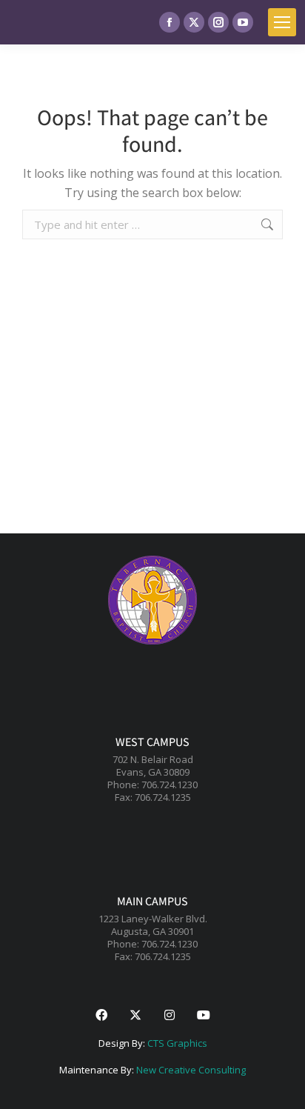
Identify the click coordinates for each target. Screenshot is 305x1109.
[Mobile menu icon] (282, 22)
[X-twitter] (135, 1015)
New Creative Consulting (191, 1069)
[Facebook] (101, 1015)
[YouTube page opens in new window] (242, 22)
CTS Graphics (177, 1043)
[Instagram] (169, 1015)
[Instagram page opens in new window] (218, 22)
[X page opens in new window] (194, 22)
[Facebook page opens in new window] (169, 22)
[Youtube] (204, 1015)
